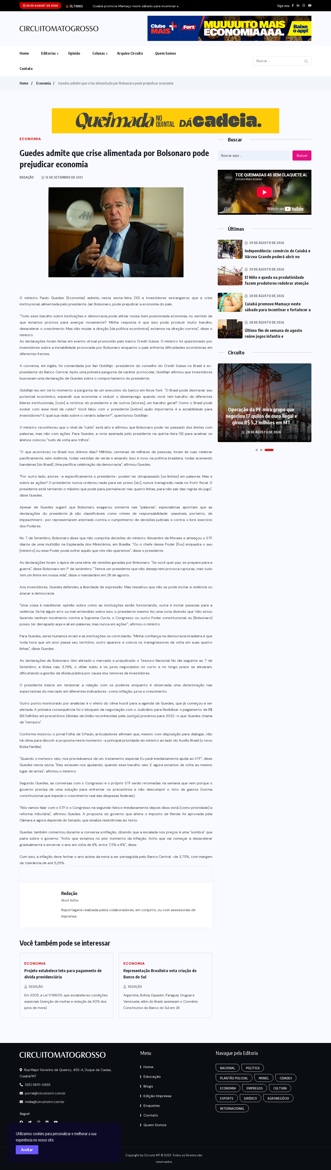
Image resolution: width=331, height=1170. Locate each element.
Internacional (232, 1108)
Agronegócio (278, 1098)
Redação (36, 987)
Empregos (255, 1088)
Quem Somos (165, 53)
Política (253, 1068)
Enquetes (151, 1105)
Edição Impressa (157, 1096)
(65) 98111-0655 (37, 1085)
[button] (257, 450)
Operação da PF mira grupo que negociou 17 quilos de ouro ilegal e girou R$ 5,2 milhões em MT (261, 415)
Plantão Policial (234, 1078)
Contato (26, 68)
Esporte (227, 1098)
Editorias (48, 53)
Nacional (227, 1068)
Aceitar (27, 1150)
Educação (152, 1076)
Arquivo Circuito (130, 53)
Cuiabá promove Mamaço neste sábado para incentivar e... (137, 6)
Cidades (286, 1078)
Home (24, 53)
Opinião (74, 53)
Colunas (98, 53)
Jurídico (250, 1098)
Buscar (302, 155)
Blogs (148, 1086)
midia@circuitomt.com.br (44, 1102)
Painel (264, 1078)
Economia (43, 83)
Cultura (280, 1088)
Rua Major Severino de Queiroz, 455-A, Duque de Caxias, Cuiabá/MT (65, 1073)
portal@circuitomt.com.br (45, 1093)
